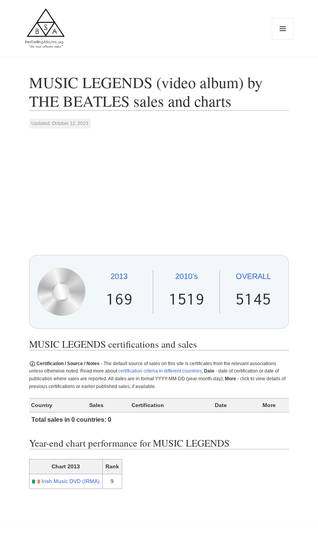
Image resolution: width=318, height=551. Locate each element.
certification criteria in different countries (160, 371)
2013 (119, 276)
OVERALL (253, 276)
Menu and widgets (283, 39)
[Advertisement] (159, 191)
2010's (186, 276)
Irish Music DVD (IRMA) (70, 481)
